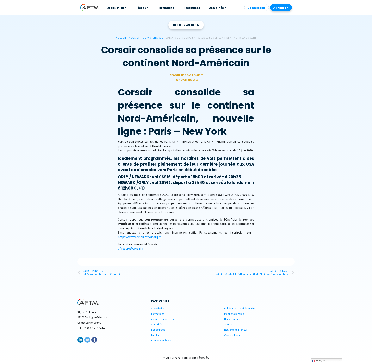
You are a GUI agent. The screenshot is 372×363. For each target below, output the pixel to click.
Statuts (228, 324)
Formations (157, 314)
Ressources (158, 329)
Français (320, 360)
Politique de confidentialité (240, 308)
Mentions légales (234, 314)
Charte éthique (232, 335)
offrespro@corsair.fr (131, 248)
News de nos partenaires (146, 37)
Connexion (256, 7)
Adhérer (281, 7)
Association (158, 308)
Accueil (121, 37)
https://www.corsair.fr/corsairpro (140, 237)
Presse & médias (161, 340)
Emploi (155, 335)
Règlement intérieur (235, 329)
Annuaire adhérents (162, 319)
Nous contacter (233, 319)
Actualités (157, 324)
